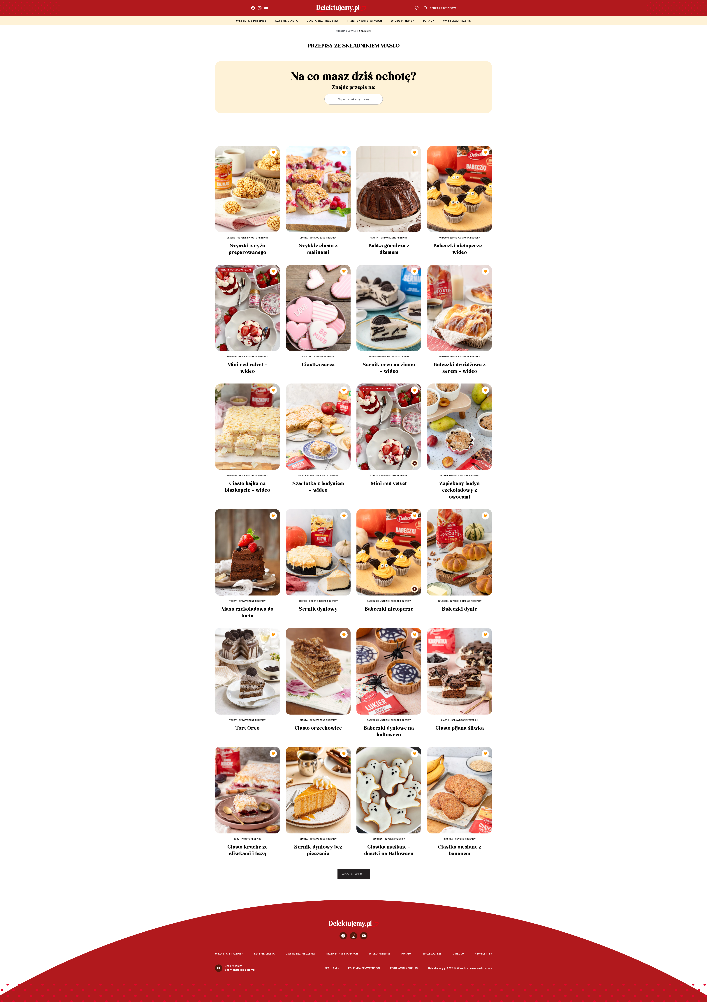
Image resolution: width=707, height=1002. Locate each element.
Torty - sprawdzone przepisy (247, 601)
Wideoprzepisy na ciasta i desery (459, 237)
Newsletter (483, 953)
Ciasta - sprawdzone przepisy (318, 237)
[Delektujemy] (353, 924)
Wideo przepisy (402, 20)
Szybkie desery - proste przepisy (459, 475)
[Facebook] (253, 8)
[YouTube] (266, 8)
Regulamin (332, 968)
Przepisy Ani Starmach (364, 20)
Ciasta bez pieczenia (322, 20)
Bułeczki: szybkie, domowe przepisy (459, 601)
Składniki (365, 30)
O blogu (458, 953)
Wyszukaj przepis (457, 20)
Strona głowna (346, 30)
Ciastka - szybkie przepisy (318, 356)
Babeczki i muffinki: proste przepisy (389, 601)
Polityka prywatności (364, 968)
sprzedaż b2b (432, 953)
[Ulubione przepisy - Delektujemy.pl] (416, 8)
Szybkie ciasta (286, 20)
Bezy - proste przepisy (247, 838)
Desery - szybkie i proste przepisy (247, 237)
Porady (428, 20)
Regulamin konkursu (404, 968)
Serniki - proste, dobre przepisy (318, 601)
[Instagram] (259, 8)
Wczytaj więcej (353, 874)
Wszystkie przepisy (251, 20)
